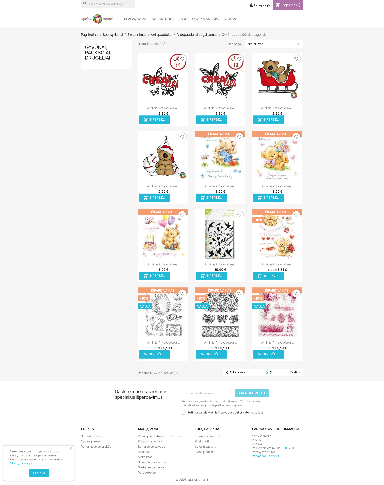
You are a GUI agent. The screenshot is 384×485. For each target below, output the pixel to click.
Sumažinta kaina (92, 436)
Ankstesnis (235, 372)
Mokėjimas (145, 457)
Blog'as (230, 19)
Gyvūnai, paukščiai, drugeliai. (98, 52)
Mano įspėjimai (205, 452)
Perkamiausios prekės (96, 446)
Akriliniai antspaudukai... (163, 108)
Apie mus (144, 452)
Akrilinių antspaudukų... (220, 186)
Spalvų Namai (135, 19)
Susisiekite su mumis (152, 462)
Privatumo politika (150, 441)
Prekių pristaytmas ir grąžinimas (160, 436)
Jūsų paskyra (207, 429)
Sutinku (39, 473)
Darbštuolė (163, 19)
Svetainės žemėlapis (152, 467)
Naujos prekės (91, 441)
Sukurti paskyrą (205, 446)
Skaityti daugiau (22, 463)
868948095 (289, 448)
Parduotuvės (147, 472)
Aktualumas (274, 44)
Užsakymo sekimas (208, 436)
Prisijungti (202, 441)
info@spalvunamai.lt (265, 456)
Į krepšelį (154, 119)
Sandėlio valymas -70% (198, 19)
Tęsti (296, 372)
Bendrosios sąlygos (151, 446)
